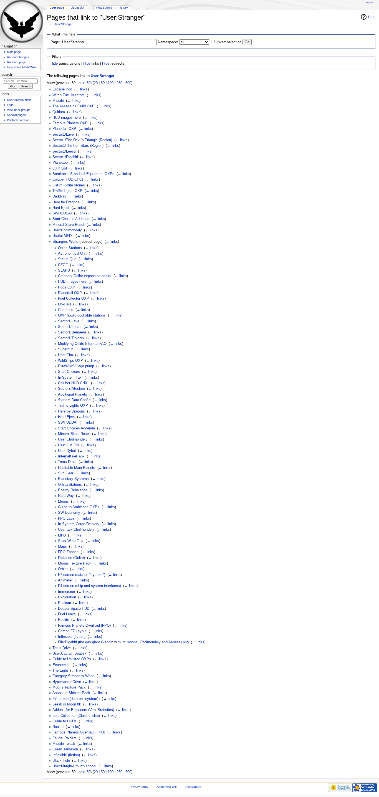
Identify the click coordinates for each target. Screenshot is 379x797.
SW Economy (69, 513)
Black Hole (61, 761)
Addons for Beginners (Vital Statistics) (83, 710)
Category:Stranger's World (73, 676)
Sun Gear (65, 473)
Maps (62, 546)
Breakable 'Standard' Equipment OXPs (83, 174)
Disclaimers (193, 786)
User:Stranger (63, 24)
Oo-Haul (64, 304)
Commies (65, 310)
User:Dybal (67, 451)
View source (104, 7)
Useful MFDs (63, 236)
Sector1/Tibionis (71, 338)
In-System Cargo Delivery (78, 524)
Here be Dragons (65, 202)
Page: (55, 42)
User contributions (19, 100)
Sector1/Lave (63, 134)
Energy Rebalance (72, 490)
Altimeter (65, 580)
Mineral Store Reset (68, 225)
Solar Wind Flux (71, 541)
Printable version (18, 120)
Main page (14, 52)
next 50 (84, 83)
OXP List (59, 168)
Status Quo (67, 259)
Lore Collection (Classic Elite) (76, 716)
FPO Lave (66, 518)
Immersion (66, 592)
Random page (16, 62)
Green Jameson (65, 749)
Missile (58, 101)
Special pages (16, 115)
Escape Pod (62, 89)
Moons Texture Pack (74, 563)
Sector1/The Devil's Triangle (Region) (82, 140)
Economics (61, 665)
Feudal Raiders (64, 738)
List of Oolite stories (68, 185)
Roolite (63, 620)
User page (57, 7)
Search (7, 74)
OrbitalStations (70, 485)
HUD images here (66, 118)
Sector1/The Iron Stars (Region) (77, 146)
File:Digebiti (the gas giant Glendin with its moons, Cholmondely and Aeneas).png (123, 642)
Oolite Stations (70, 248)
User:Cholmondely (67, 230)
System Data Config (74, 400)
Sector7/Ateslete (71, 389)
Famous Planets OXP (70, 123)
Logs (10, 105)
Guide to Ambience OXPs (78, 507)
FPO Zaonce (68, 552)
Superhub (65, 349)
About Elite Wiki (167, 786)
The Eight (60, 670)
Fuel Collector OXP (73, 298)
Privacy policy (139, 786)
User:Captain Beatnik (69, 654)
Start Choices (69, 372)
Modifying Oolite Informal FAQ (82, 344)
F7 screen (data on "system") (81, 575)
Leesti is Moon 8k (66, 704)
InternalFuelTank (71, 456)
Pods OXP (66, 287)
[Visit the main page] (21, 21)
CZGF (63, 265)
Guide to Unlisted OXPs (71, 659)
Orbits (63, 569)
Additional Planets (72, 394)
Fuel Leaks (67, 614)
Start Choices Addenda (70, 219)
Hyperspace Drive (66, 682)
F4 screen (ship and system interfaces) (89, 586)
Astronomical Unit (72, 253)
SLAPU (64, 270)
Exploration (67, 597)
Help (371, 17)
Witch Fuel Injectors (68, 95)
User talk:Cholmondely (76, 530)
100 (110, 83)
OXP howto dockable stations (82, 315)
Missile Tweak (63, 744)
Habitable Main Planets (76, 468)
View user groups (19, 110)
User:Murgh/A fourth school (74, 766)
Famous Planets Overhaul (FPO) (84, 626)
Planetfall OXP (64, 129)
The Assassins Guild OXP (73, 106)
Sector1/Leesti (64, 151)
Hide (54, 63)
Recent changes (18, 57)
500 (128, 83)
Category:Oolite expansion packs (84, 276)
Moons (63, 501)
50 (103, 83)
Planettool (60, 163)
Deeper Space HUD (73, 609)
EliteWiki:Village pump (76, 366)
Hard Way (66, 496)
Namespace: (168, 42)
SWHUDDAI (62, 213)
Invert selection (229, 42)
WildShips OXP (70, 361)
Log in (369, 2)
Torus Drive (67, 462)
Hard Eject (60, 208)
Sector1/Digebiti (65, 157)
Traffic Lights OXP (67, 191)
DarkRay (59, 196)
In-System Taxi (70, 377)
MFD (62, 535)
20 (96, 83)
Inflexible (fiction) (71, 637)
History (123, 7)
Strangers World (65, 242)
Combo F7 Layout (72, 631)
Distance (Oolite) (71, 558)
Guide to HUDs (64, 721)
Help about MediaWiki (21, 67)
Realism (64, 603)
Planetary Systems (73, 479)
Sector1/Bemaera (72, 332)
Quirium (58, 112)
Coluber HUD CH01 (67, 179)
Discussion (78, 7)
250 (119, 83)
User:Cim (65, 355)
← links (81, 89)
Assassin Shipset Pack (71, 693)
